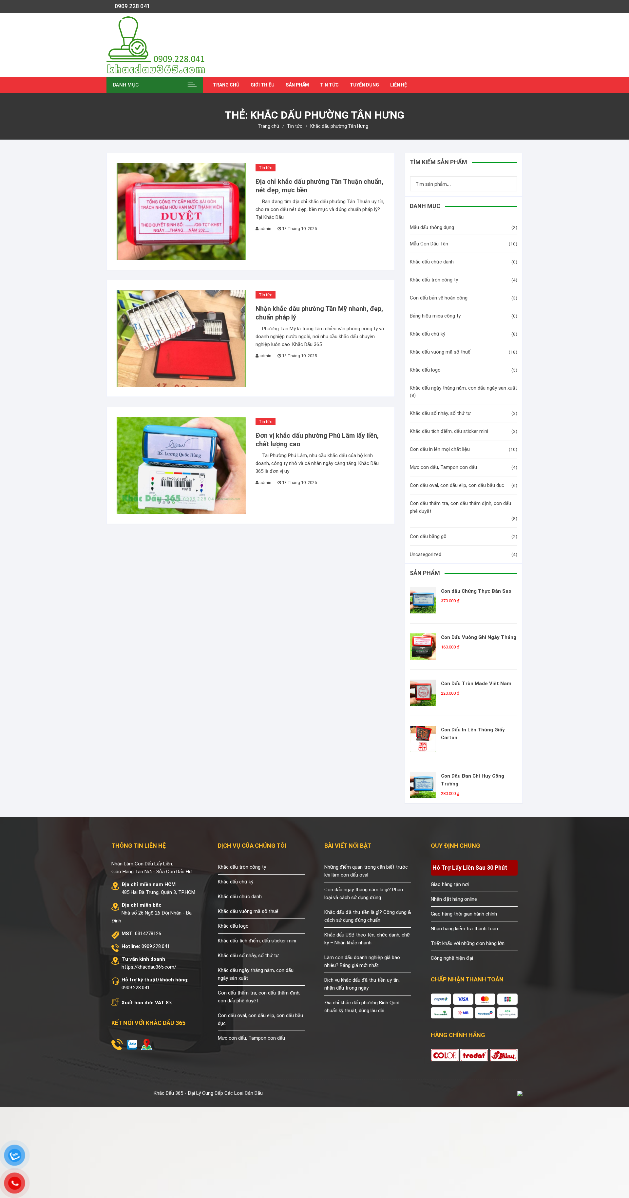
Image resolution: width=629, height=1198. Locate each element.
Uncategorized (425, 554)
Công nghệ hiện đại (452, 958)
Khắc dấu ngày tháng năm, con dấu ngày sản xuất (463, 388)
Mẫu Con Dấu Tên (429, 244)
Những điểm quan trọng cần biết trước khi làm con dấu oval (366, 871)
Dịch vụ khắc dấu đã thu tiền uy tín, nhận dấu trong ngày (362, 984)
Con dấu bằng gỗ (428, 536)
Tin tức (329, 84)
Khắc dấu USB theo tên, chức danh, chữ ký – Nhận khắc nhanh (367, 939)
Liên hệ (398, 84)
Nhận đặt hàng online (454, 899)
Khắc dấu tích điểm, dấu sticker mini (449, 431)
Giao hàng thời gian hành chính (464, 914)
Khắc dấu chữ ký (427, 334)
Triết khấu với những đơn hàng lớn (468, 943)
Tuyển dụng (364, 84)
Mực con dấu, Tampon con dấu (443, 467)
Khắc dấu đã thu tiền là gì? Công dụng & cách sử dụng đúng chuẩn (367, 916)
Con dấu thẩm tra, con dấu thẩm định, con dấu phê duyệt (460, 507)
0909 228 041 (132, 6)
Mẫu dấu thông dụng (432, 227)
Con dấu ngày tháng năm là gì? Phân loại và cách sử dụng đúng (363, 893)
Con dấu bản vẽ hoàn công (438, 298)
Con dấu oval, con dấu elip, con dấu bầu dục (457, 485)
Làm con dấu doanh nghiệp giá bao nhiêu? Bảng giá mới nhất (362, 961)
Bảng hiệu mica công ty (435, 316)
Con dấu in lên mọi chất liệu (440, 449)
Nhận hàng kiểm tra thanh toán (464, 929)
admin (265, 228)
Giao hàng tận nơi (450, 884)
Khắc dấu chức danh (432, 262)
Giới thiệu (263, 84)
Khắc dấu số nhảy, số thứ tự (440, 413)
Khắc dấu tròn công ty (434, 280)
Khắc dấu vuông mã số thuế (440, 352)
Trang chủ (226, 84)
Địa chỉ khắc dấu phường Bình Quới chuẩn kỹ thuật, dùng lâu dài (361, 1007)
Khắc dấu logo (425, 370)
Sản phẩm (297, 84)
